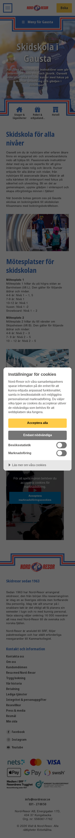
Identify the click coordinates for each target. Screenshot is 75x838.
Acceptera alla (37, 423)
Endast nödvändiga (37, 435)
